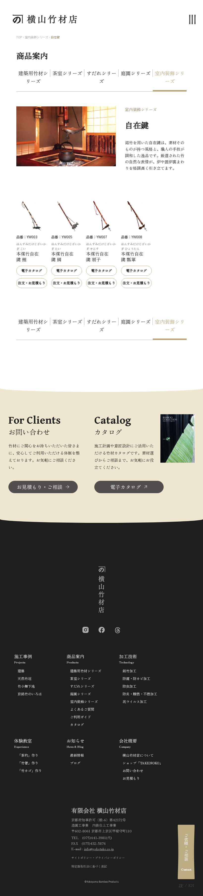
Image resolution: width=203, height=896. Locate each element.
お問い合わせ (133, 770)
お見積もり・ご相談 (40, 486)
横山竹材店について (138, 755)
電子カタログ (31, 270)
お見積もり (131, 778)
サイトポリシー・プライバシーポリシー (98, 857)
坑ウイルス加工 (135, 701)
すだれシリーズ (101, 77)
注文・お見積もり (32, 282)
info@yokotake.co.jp (99, 848)
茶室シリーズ (67, 73)
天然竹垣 (24, 678)
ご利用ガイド (80, 716)
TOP (19, 37)
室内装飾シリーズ (36, 37)
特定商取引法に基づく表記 (89, 866)
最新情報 (77, 755)
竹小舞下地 (26, 686)
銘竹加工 (129, 670)
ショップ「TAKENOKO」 (143, 762)
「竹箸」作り (28, 762)
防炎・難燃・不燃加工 (140, 693)
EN (191, 885)
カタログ (77, 724)
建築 (21, 670)
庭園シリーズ (136, 73)
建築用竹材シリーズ (33, 77)
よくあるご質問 (82, 709)
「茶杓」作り (28, 755)
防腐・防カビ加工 (136, 678)
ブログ (75, 762)
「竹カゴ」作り (30, 770)
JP (180, 885)
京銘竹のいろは (30, 693)
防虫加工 (129, 686)
